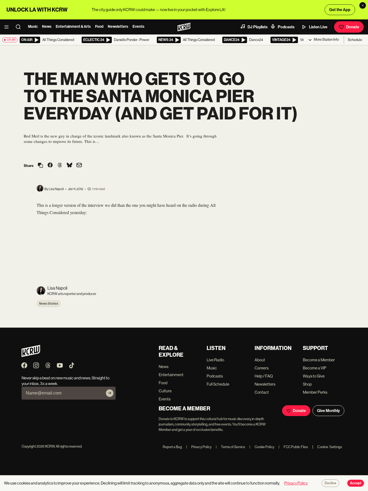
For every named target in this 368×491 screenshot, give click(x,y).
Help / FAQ (264, 376)
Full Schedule (218, 384)
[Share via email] (79, 166)
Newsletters (118, 26)
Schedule (355, 40)
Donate (352, 27)
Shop (307, 384)
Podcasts (286, 27)
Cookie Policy (261, 447)
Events (138, 26)
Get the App (339, 9)
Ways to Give (314, 376)
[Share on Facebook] (50, 165)
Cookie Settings (329, 447)
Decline (330, 483)
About (260, 360)
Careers (262, 368)
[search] (20, 27)
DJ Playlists (258, 27)
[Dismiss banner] (362, 5)
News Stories (48, 303)
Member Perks (315, 392)
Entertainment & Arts (73, 26)
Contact (262, 392)
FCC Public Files (293, 447)
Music (33, 26)
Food (99, 26)
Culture (165, 391)
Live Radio (215, 360)
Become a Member (319, 360)
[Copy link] (40, 166)
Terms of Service (230, 447)
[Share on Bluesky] (69, 165)
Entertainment (171, 374)
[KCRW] (31, 355)
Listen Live (318, 27)
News (46, 26)
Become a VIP (314, 368)
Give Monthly (328, 410)
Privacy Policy (198, 447)
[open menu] (8, 27)
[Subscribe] (109, 393)
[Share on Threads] (60, 165)
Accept (355, 483)
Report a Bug (172, 447)
